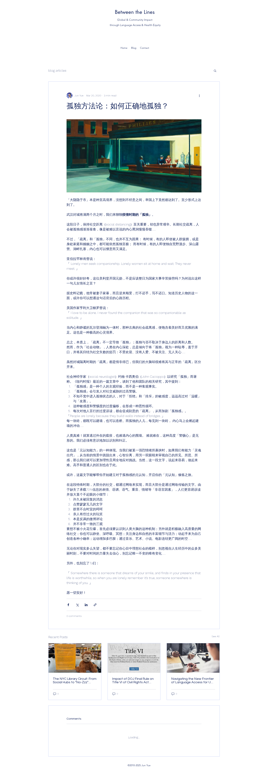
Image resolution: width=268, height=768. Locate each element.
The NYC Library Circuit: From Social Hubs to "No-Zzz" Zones (74, 680)
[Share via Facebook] (68, 605)
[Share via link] (95, 605)
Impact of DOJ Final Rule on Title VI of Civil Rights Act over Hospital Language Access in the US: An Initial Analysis (133, 680)
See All (216, 636)
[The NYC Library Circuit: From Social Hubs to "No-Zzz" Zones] (74, 658)
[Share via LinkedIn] (86, 605)
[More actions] (199, 95)
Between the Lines (135, 12)
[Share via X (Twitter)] (77, 605)
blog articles (57, 70)
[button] (215, 70)
